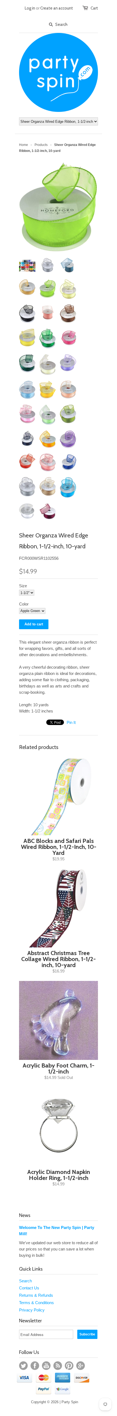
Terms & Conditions (36, 1302)
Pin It (71, 722)
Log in (30, 8)
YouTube (46, 1365)
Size (23, 585)
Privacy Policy (32, 1310)
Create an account (56, 8)
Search (25, 1281)
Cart (94, 8)
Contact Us (29, 1288)
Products (41, 145)
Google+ (80, 1365)
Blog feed (57, 1365)
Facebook (34, 1365)
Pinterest (69, 1365)
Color (24, 604)
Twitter (23, 1365)
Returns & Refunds (36, 1295)
